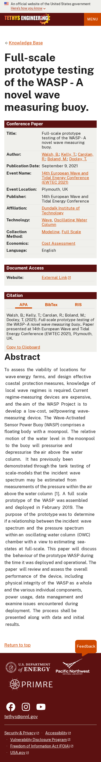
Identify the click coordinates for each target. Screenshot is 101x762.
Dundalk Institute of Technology (61, 210)
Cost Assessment (58, 243)
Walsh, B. (50, 154)
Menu (92, 19)
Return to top (17, 645)
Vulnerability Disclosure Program (38, 740)
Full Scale (71, 231)
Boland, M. (57, 159)
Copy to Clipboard (23, 347)
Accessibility (56, 733)
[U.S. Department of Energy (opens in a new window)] (27, 669)
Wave (47, 220)
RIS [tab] (78, 304)
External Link (54, 277)
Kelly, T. (68, 154)
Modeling (51, 231)
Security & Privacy (20, 733)
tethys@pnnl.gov (21, 716)
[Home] (27, 19)
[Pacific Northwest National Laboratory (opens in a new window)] (70, 669)
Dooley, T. (78, 159)
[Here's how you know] (50, 6)
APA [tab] (23, 304)
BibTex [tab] (51, 304)
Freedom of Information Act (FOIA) (40, 746)
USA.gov (17, 752)
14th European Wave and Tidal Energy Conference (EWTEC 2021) (65, 178)
